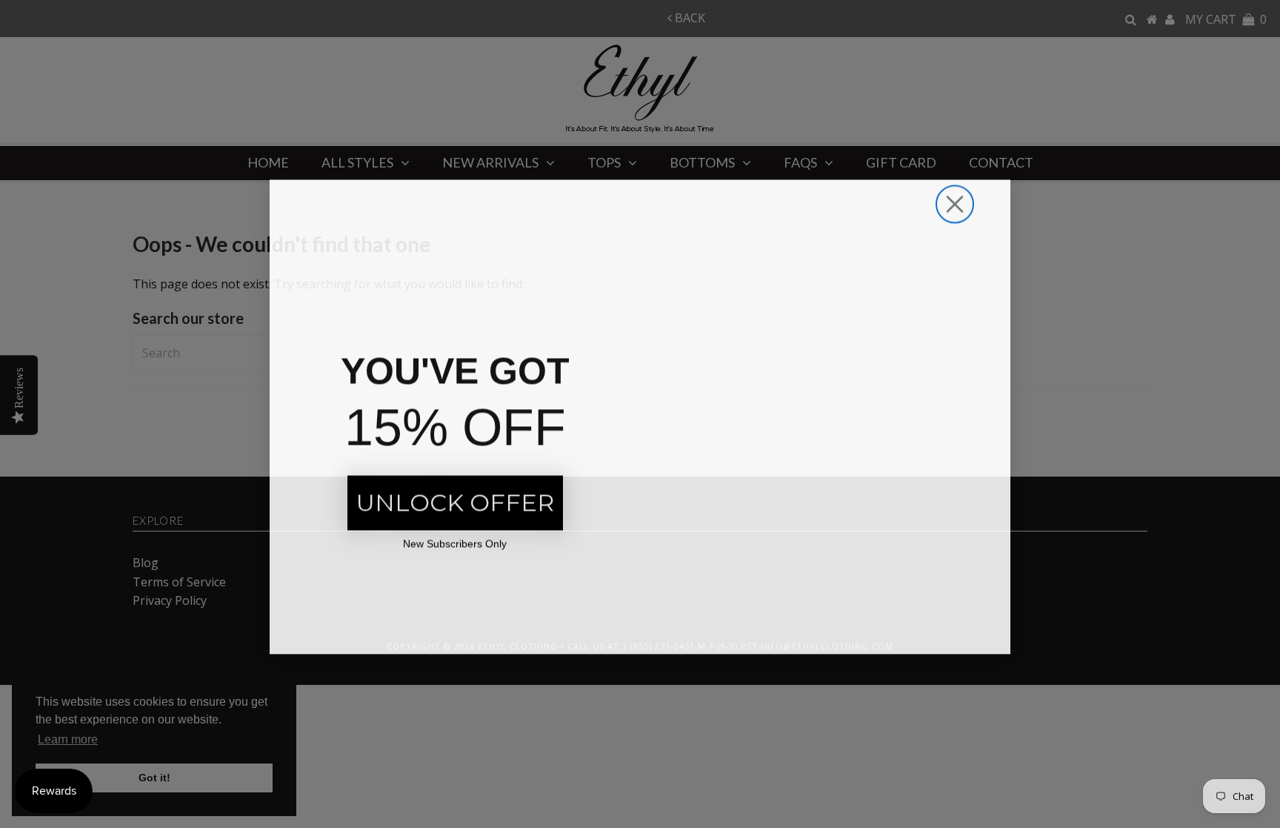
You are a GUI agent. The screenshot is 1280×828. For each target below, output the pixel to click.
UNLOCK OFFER (455, 500)
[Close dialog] (954, 201)
